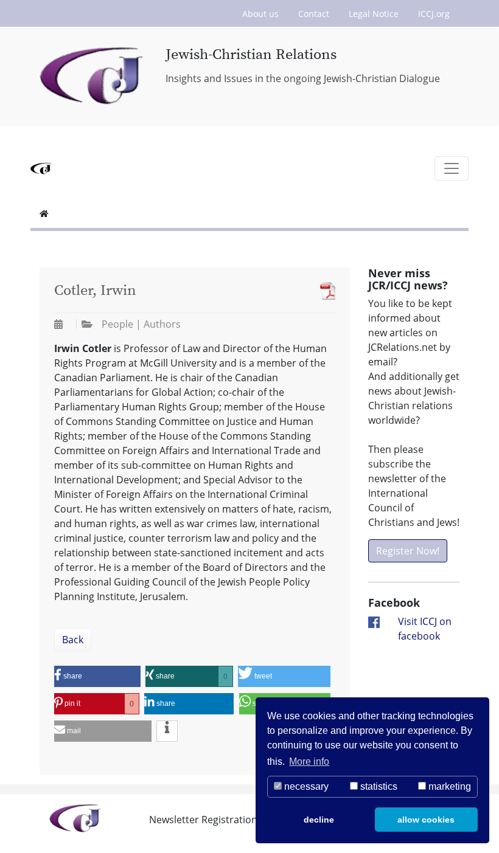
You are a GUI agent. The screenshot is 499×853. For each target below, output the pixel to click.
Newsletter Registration (203, 819)
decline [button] (319, 819)
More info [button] (309, 761)
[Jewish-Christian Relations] (93, 76)
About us (260, 13)
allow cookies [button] (426, 819)
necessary (305, 786)
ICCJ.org (434, 13)
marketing (448, 786)
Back (72, 639)
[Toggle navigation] (451, 168)
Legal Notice (374, 13)
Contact (313, 13)
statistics (377, 786)
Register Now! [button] (407, 551)
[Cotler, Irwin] (324, 291)
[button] (97, 676)
